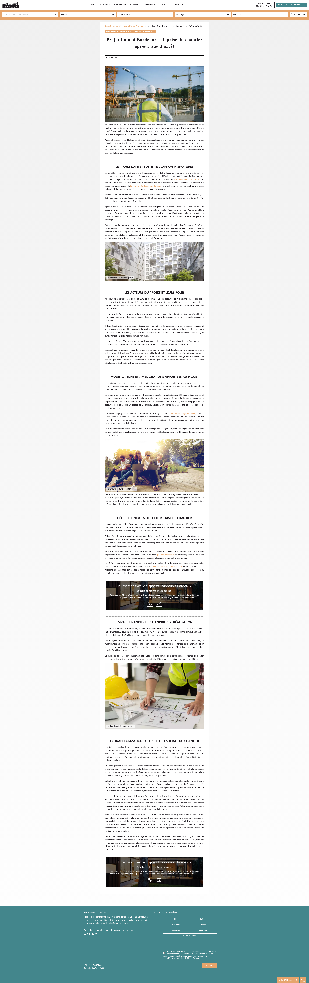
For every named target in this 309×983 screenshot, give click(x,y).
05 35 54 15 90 (90, 934)
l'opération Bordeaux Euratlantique (145, 186)
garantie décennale (165, 555)
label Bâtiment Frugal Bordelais (181, 414)
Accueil (92, 5)
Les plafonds (149, 5)
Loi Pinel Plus (120, 5)
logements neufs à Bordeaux (186, 179)
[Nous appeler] (150, 604)
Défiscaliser (105, 5)
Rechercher (298, 14)
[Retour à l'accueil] (10, 4)
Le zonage (135, 5)
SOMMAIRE (114, 58)
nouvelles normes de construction (166, 567)
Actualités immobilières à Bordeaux (128, 26)
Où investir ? (164, 5)
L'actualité (179, 5)
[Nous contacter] (159, 604)
